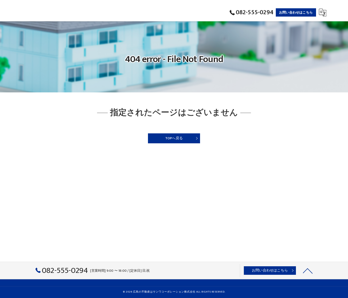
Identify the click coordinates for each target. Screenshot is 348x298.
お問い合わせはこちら (296, 12)
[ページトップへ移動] (307, 270)
